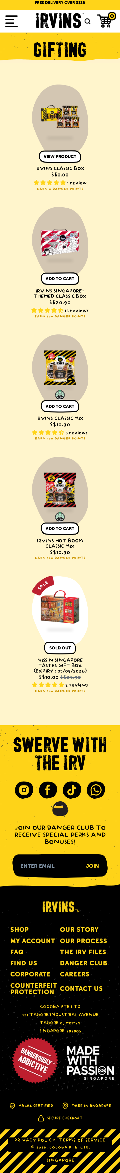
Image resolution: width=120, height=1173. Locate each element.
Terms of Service (82, 1140)
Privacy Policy (35, 1140)
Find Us (23, 963)
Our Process (83, 941)
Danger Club (83, 963)
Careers (75, 974)
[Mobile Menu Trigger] (11, 21)
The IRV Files (83, 952)
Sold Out (60, 647)
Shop (19, 929)
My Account (32, 941)
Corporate (30, 974)
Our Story (79, 929)
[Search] (86, 21)
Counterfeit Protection (33, 989)
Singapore (61, 1160)
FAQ (17, 952)
